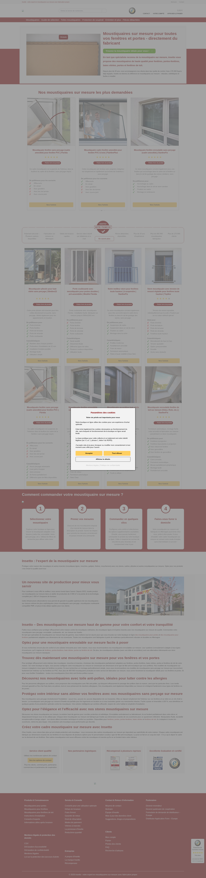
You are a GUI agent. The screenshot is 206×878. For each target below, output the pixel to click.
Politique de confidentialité (110, 465)
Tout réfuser (117, 453)
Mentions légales (92, 465)
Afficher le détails (103, 459)
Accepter (89, 453)
